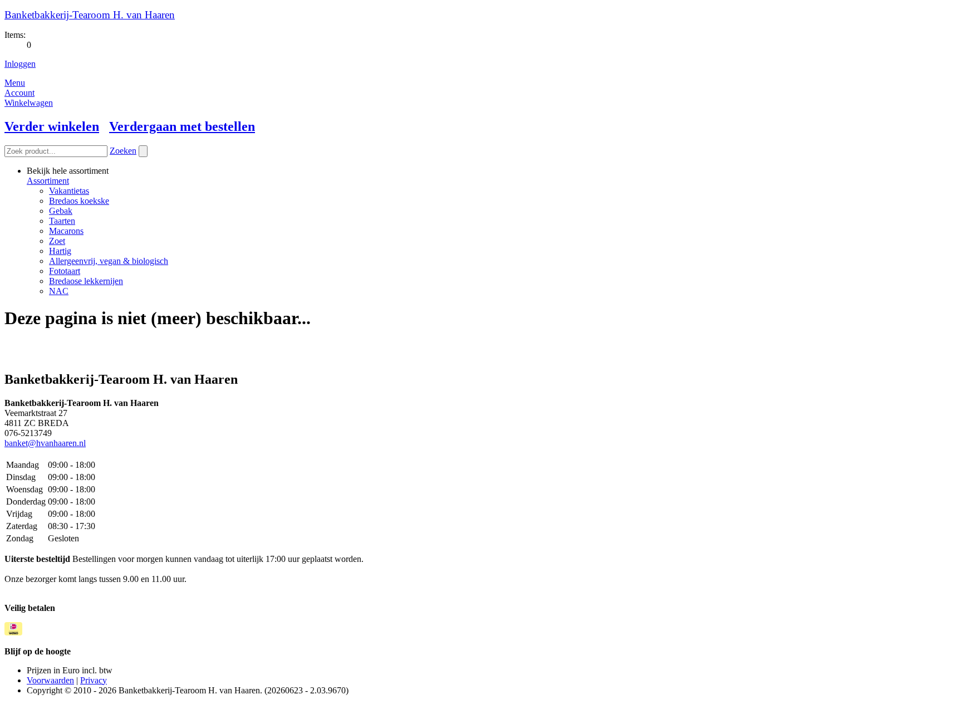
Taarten (62, 221)
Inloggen (20, 64)
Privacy (93, 680)
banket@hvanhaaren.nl (45, 443)
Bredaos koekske (79, 201)
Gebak (60, 211)
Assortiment (48, 180)
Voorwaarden (50, 680)
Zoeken (123, 150)
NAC (58, 291)
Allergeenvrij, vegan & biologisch (108, 261)
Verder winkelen (51, 126)
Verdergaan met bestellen (182, 126)
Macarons (66, 231)
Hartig (60, 251)
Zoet (57, 241)
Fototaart (64, 271)
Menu (14, 82)
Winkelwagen (28, 102)
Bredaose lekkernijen (86, 281)
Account (19, 92)
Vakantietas (69, 190)
